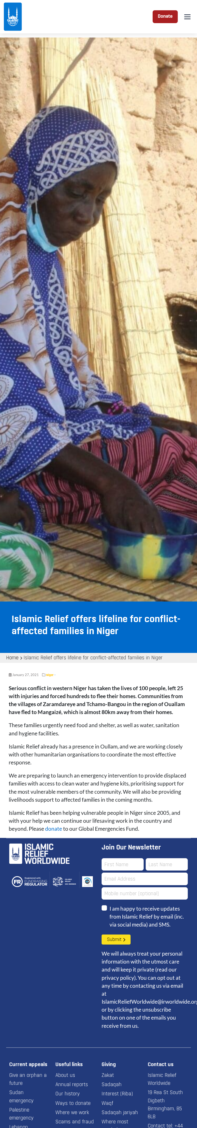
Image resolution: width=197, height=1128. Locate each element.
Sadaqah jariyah (120, 1112)
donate (53, 828)
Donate (165, 16)
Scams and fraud (74, 1122)
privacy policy (118, 977)
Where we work (72, 1112)
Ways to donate (73, 1103)
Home (12, 658)
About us (65, 1075)
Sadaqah (112, 1084)
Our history (67, 1094)
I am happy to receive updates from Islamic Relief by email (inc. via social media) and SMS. (147, 916)
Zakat (108, 1075)
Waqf (107, 1103)
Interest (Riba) (117, 1094)
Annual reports (71, 1084)
